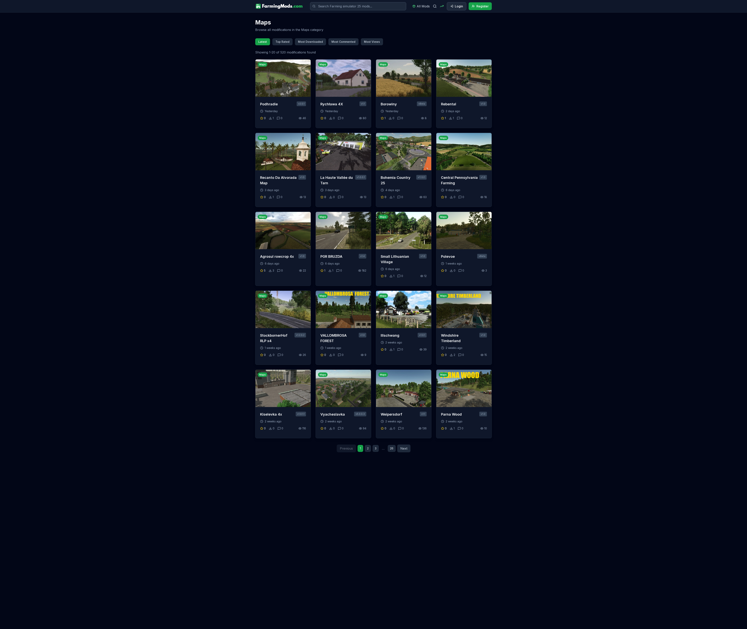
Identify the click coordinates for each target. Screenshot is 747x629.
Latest (262, 41)
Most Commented (343, 41)
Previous (346, 448)
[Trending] (442, 6)
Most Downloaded (310, 41)
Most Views (372, 41)
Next (403, 448)
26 (391, 448)
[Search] (435, 6)
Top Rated (282, 41)
